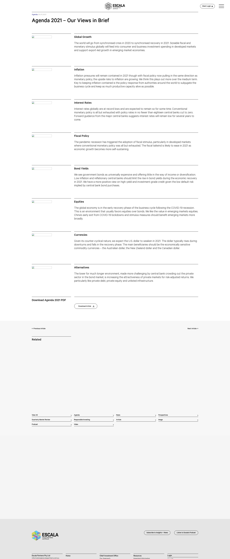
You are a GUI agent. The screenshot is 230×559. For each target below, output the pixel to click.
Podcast (35, 425)
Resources (137, 556)
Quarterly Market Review (41, 420)
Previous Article (39, 329)
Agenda (77, 415)
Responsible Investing (82, 420)
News (118, 415)
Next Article (192, 329)
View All (35, 415)
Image (160, 420)
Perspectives (163, 415)
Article (118, 420)
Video (76, 425)
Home (68, 556)
